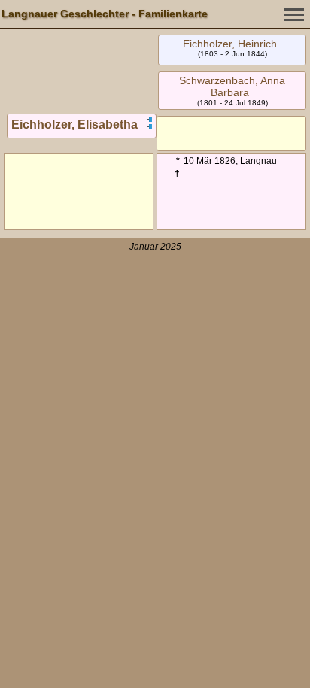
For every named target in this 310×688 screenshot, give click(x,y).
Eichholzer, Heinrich (230, 44)
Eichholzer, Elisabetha (74, 124)
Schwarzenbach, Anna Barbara (232, 86)
